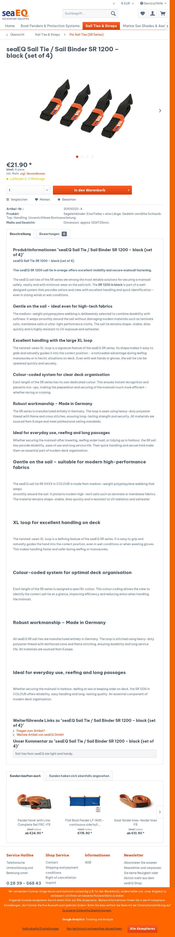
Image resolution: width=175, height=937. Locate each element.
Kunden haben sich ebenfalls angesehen (79, 776)
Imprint (51, 883)
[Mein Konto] (152, 13)
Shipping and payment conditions (62, 870)
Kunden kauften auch (25, 776)
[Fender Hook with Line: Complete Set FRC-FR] (34, 801)
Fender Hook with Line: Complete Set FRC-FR (34, 822)
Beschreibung (20, 234)
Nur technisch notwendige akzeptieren (94, 929)
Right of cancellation (61, 878)
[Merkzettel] (142, 13)
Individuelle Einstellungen (40, 929)
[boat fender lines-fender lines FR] (135, 801)
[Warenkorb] (163, 13)
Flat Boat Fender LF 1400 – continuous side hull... (84, 822)
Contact (52, 862)
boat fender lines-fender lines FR (135, 822)
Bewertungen (52, 234)
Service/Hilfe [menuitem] (153, 3)
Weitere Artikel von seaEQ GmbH (40, 735)
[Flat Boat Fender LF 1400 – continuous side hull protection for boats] (85, 801)
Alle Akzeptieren (142, 929)
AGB (88, 862)
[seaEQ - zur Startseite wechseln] (16, 14)
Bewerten (69, 199)
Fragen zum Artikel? (30, 731)
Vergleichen (19, 199)
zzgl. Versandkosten (32, 173)
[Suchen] (113, 13)
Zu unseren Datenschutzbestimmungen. (87, 910)
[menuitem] (90, 13)
